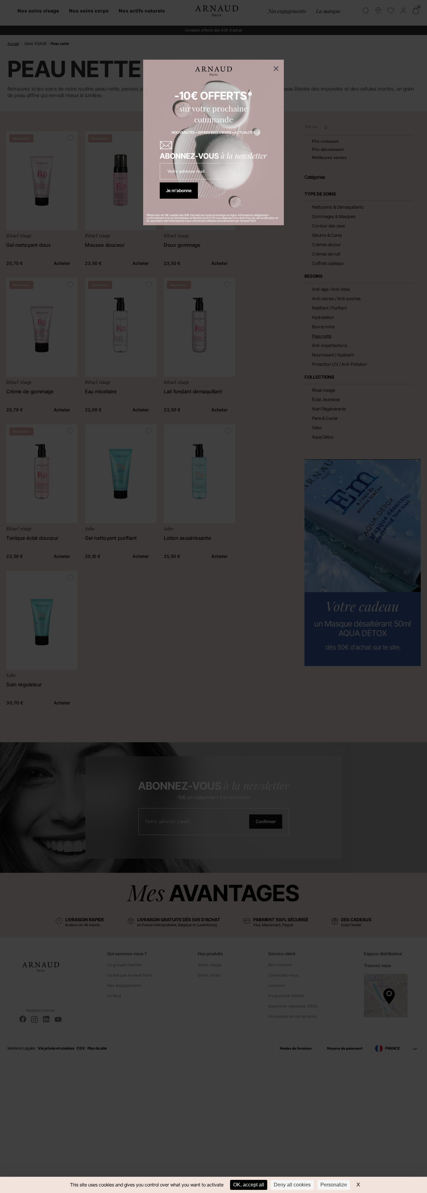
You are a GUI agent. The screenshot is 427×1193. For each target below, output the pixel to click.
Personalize (333, 1184)
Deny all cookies (292, 1184)
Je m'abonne (179, 190)
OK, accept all (248, 1184)
